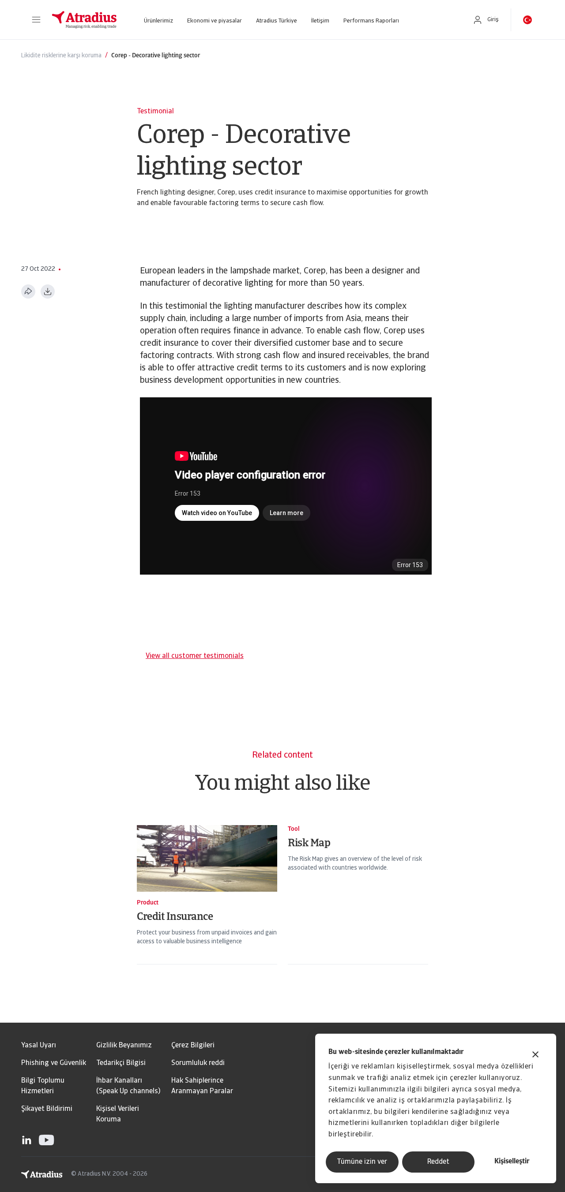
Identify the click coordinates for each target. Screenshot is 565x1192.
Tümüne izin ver (362, 1162)
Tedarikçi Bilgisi (121, 1063)
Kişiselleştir (511, 1161)
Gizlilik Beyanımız (124, 1045)
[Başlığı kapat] (535, 1055)
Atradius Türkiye (276, 21)
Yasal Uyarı (38, 1045)
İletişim (320, 21)
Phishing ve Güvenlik (53, 1063)
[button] (36, 20)
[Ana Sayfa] (84, 20)
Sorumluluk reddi (198, 1063)
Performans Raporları (371, 21)
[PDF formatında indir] (48, 291)
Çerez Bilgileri (193, 1045)
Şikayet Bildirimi (46, 1109)
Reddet (438, 1162)
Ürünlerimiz (158, 21)
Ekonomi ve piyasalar (214, 21)
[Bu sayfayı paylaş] (28, 291)
